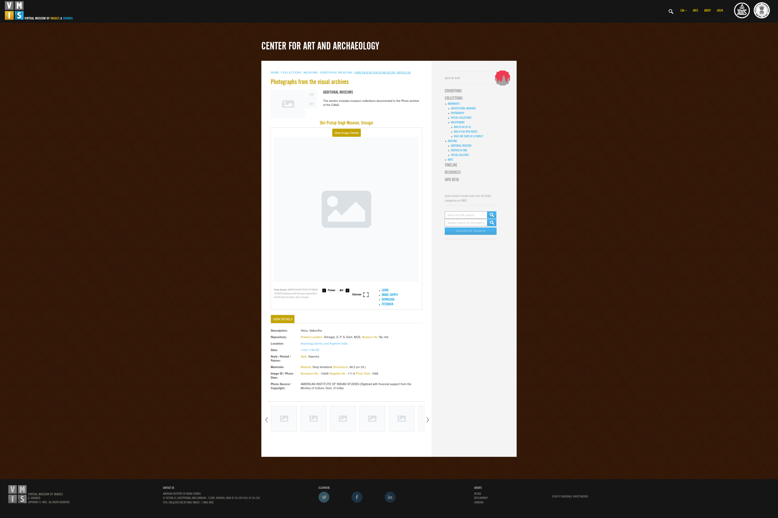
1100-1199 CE (310, 350)
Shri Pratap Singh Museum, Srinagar (383, 72)
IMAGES (196, 502)
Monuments (454, 104)
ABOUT (707, 10)
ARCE (695, 10)
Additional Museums (336, 72)
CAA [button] (682, 10)
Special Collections (461, 118)
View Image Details (346, 133)
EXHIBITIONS (453, 91)
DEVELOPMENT (481, 498)
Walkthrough (458, 122)
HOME (275, 72)
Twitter (323, 497)
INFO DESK (452, 179)
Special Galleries (460, 155)
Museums (452, 141)
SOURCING (478, 502)
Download (388, 299)
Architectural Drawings (463, 108)
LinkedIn (390, 497)
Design (477, 494)
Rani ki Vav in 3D (462, 127)
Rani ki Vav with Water (465, 132)
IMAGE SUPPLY (390, 295)
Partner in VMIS (459, 150)
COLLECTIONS (291, 72)
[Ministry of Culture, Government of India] (762, 10)
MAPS (450, 159)
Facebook (357, 497)
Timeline (451, 165)
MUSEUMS (310, 72)
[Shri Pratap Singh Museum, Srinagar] (284, 418)
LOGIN (720, 10)
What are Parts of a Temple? (468, 136)
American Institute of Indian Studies (182, 494)
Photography (457, 113)
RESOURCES (453, 172)
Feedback (387, 304)
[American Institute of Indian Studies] (742, 10)
